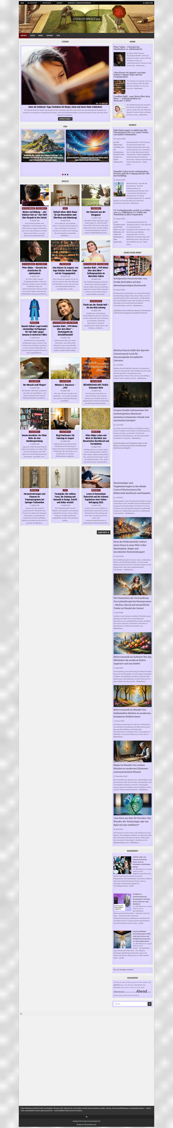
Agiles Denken (125, 987)
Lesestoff (59, 3)
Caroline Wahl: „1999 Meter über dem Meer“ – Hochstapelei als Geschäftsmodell (65, 330)
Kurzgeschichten (96, 301)
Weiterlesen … (138, 305)
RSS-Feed (139, 869)
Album (121, 995)
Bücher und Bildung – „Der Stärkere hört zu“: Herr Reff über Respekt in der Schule (34, 215)
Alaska (143, 987)
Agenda (117, 985)
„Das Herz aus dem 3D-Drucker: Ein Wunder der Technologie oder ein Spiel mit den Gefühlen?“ (132, 821)
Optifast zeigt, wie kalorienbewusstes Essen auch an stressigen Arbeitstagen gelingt (141, 862)
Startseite (24, 35)
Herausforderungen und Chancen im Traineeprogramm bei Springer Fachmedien (34, 498)
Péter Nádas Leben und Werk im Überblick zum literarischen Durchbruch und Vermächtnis (96, 439)
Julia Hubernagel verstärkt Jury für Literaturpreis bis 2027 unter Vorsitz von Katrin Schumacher (131, 132)
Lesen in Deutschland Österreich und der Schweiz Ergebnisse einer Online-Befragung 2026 (96, 498)
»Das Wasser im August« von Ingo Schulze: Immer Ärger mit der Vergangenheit (65, 270)
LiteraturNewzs (41, 208)
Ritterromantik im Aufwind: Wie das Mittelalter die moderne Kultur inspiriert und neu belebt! (132, 660)
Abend (141, 991)
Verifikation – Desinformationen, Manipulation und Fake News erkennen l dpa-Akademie (141, 899)
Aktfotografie (118, 982)
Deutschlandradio (28, 208)
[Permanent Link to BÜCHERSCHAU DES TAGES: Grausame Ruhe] (96, 368)
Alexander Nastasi (130, 992)
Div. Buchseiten (32, 3)
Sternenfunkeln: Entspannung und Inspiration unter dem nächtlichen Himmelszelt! (87, 158)
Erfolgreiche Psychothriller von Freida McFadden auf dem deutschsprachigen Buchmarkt (130, 282)
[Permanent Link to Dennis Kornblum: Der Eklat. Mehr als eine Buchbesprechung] (34, 419)
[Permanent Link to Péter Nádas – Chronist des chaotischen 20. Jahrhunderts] (34, 251)
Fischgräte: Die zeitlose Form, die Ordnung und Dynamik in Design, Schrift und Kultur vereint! (65, 498)
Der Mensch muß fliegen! (34, 384)
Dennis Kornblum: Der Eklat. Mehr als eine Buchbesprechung (34, 438)
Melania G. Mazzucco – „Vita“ (65, 386)
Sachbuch (49, 35)
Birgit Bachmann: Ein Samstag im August (65, 437)
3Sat (144, 985)
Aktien (122, 985)
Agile (149, 982)
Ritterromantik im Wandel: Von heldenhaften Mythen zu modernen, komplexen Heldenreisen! (132, 713)
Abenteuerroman (135, 987)
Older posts (102, 532)
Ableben (145, 982)
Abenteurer (138, 985)
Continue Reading (65, 119)
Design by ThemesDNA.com (86, 1124)
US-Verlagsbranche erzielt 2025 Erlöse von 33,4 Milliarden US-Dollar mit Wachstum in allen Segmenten (132, 212)
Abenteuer (119, 992)
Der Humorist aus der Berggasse (95, 213)
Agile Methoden (129, 985)
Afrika (140, 982)
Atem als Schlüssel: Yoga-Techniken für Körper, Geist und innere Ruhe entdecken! (65, 106)
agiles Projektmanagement (130, 982)
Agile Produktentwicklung (131, 995)
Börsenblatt (34, 323)
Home (22, 3)
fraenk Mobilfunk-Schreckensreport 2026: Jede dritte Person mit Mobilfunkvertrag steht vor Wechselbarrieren (142, 936)
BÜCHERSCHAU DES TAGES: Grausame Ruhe (96, 386)
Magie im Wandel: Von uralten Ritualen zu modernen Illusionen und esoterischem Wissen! (131, 768)
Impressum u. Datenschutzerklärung (79, 3)
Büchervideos (46, 3)
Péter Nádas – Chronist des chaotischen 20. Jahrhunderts (34, 270)
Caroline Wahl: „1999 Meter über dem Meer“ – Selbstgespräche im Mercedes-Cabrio (96, 272)
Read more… (140, 65)
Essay (58, 35)
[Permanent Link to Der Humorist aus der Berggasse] (96, 195)
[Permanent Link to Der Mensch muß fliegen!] (34, 368)
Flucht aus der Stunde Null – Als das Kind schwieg (96, 306)
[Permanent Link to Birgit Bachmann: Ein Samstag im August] (65, 419)
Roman (40, 35)
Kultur (32, 35)
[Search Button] (86, 1116)
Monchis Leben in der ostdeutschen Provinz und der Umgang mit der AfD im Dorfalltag (132, 173)
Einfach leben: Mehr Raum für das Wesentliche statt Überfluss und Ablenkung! (65, 215)
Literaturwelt (96, 208)
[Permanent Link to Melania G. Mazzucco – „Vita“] (65, 368)
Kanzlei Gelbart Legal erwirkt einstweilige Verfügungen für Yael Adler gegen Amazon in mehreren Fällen (35, 330)
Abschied (117, 987)
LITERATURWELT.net (86, 19)
